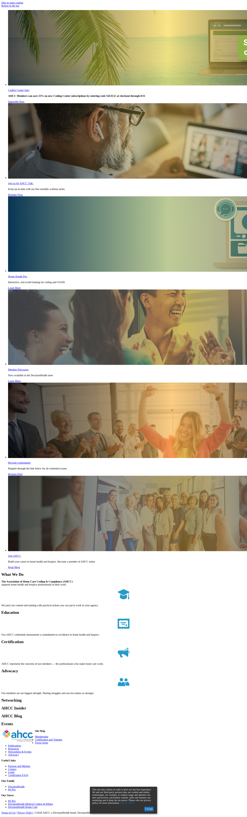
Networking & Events (19, 751)
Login (11, 772)
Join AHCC (15, 555)
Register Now (15, 194)
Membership (41, 736)
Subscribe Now (16, 101)
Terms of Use (8, 812)
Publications (14, 745)
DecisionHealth (16, 786)
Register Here (15, 474)
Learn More (14, 287)
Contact (12, 769)
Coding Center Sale (19, 90)
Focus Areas (41, 742)
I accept (149, 809)
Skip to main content (12, 2)
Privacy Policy (25, 812)
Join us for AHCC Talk (21, 183)
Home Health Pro (18, 276)
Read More (14, 567)
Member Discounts (18, 369)
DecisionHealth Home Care (22, 807)
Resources (13, 748)
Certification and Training (48, 739)
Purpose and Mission (19, 766)
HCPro (12, 789)
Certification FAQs (18, 775)
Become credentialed (19, 462)
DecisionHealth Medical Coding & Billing (30, 804)
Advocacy (13, 754)
